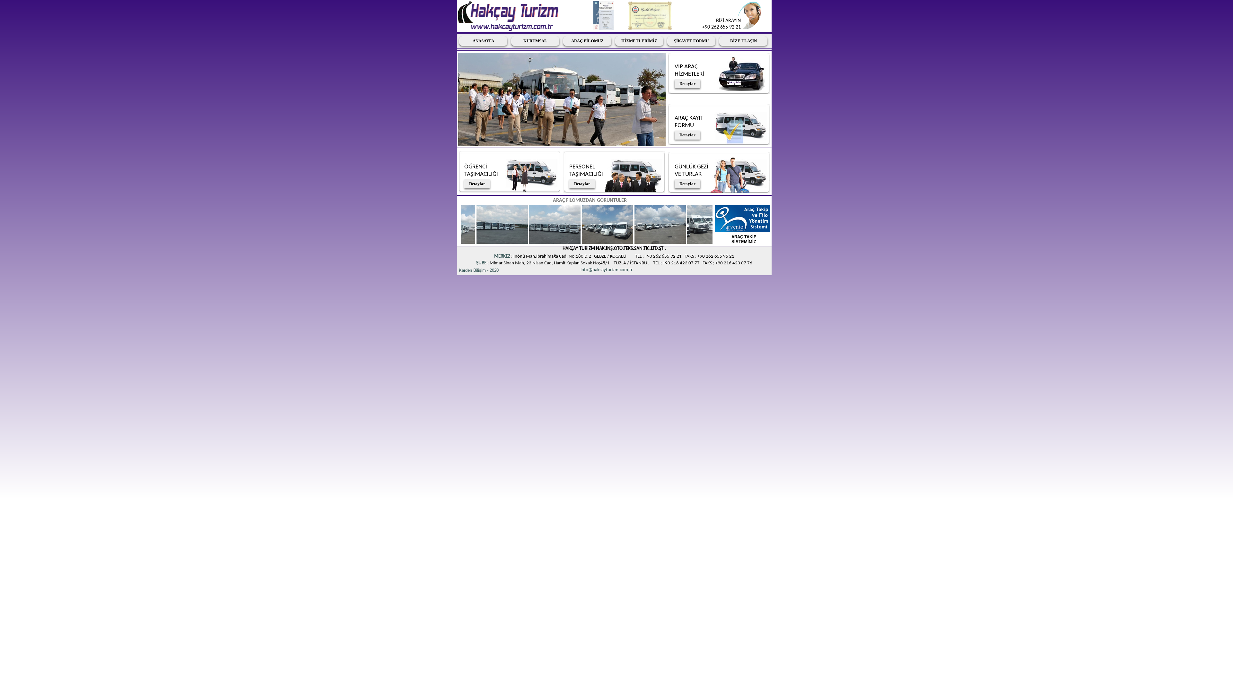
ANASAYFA (483, 40)
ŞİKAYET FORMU (691, 40)
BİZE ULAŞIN (743, 40)
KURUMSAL (535, 40)
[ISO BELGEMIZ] (603, 28)
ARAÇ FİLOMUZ (587, 40)
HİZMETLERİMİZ (639, 40)
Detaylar (477, 183)
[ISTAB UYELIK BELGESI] (650, 28)
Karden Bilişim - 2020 (479, 270)
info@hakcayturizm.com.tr (607, 270)
